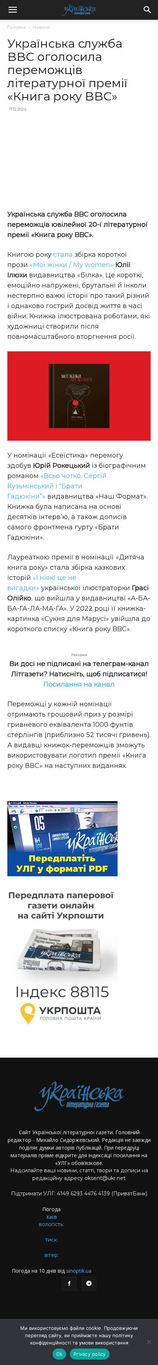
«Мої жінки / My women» (72, 265)
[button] (12, 10)
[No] (148, 1342)
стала (63, 255)
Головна (16, 27)
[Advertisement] (79, 161)
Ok (59, 1354)
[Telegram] (89, 1283)
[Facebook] (69, 1283)
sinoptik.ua (78, 1270)
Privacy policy (89, 1354)
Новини (41, 27)
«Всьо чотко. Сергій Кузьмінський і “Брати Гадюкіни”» (57, 486)
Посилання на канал (79, 684)
